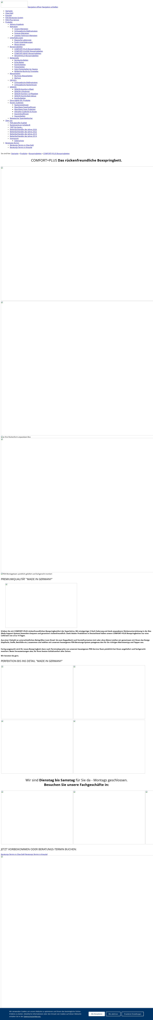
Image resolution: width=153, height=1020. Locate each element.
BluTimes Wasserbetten (23, 76)
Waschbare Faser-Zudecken (25, 109)
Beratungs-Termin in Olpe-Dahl (22, 145)
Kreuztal (8, 15)
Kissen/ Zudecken (16, 102)
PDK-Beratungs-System (14, 17)
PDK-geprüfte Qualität (18, 123)
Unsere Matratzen (21, 29)
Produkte (8, 22)
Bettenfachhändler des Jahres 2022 (23, 132)
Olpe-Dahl (9, 13)
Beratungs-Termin (12, 143)
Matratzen (14, 26)
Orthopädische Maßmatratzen (26, 31)
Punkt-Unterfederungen (23, 42)
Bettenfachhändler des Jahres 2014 (23, 136)
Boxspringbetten (16, 47)
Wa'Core (17, 78)
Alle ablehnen (113, 1014)
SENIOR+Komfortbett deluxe (25, 96)
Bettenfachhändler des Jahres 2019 (23, 134)
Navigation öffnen (35, 7)
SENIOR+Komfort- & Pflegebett (26, 94)
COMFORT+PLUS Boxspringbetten (27, 49)
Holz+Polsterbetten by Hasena (26, 69)
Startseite (14, 153)
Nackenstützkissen (21, 105)
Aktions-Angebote (17, 24)
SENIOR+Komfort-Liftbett (24, 89)
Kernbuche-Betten (21, 60)
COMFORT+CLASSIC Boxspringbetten (28, 51)
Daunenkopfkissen (21, 114)
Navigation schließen (50, 7)
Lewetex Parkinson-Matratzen (25, 35)
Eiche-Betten (19, 62)
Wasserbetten (15, 73)
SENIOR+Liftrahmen (22, 91)
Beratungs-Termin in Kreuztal (21, 147)
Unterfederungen (16, 38)
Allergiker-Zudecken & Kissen (25, 111)
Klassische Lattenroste (22, 40)
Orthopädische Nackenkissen (25, 85)
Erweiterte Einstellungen (132, 1014)
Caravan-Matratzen (21, 33)
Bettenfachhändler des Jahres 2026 (23, 129)
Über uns (8, 120)
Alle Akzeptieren (96, 1014)
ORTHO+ (13, 80)
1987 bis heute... (16, 127)
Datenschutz (19, 140)
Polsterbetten (19, 67)
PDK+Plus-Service (12, 20)
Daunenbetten (19, 116)
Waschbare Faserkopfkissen (25, 107)
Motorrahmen (19, 44)
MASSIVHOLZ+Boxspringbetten (26, 55)
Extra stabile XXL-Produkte (20, 100)
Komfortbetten (20, 64)
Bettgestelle (14, 58)
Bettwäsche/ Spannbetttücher (21, 118)
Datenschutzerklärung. (32, 1016)
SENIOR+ (13, 87)
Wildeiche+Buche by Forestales (26, 71)
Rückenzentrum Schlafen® (20, 125)
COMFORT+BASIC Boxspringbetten (27, 53)
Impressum (14, 138)
